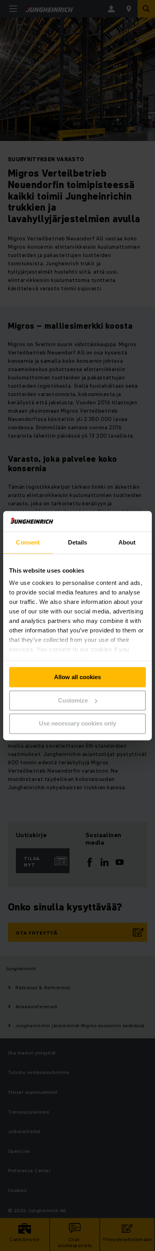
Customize (73, 700)
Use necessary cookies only (77, 723)
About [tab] (127, 542)
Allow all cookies (77, 677)
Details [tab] (77, 542)
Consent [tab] (28, 542)
